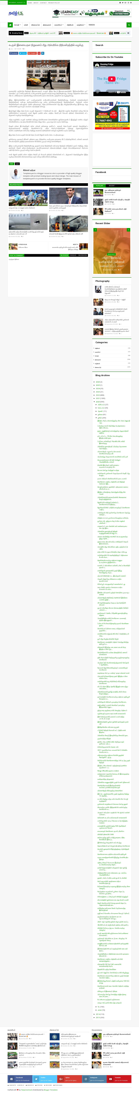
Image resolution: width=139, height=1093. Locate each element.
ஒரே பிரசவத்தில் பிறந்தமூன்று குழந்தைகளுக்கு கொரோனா (113, 658)
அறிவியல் (70, 25)
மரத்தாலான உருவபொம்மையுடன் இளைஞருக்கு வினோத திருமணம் (113, 775)
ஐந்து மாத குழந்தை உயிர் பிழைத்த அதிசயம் (112, 710)
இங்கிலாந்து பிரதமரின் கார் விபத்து (109, 842)
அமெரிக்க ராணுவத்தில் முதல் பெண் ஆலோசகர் (114, 782)
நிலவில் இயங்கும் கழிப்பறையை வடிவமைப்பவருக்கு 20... (108, 466)
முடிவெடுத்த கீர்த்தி (104, 738)
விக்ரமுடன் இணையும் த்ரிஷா (107, 991)
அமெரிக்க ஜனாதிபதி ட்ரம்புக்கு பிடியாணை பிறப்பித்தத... (112, 447)
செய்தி (16, 25)
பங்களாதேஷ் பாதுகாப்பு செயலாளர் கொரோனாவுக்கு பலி (109, 452)
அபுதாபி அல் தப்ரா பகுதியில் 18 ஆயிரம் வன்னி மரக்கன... (114, 813)
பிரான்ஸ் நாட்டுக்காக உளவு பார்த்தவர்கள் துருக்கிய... (111, 629)
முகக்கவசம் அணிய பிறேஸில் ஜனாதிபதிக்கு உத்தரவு (112, 614)
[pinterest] (131, 3)
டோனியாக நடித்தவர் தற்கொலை (109, 999)
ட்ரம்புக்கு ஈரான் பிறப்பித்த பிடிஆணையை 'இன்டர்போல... (111, 427)
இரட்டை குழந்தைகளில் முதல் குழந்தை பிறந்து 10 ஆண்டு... (113, 795)
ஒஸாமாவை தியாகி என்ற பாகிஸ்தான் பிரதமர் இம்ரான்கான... (113, 543)
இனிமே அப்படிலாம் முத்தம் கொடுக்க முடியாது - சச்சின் (114, 593)
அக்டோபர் (101, 404)
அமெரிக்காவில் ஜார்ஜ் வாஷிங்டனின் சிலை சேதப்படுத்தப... (112, 693)
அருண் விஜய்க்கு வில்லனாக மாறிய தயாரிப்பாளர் (110, 580)
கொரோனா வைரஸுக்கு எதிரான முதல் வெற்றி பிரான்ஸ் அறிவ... (113, 977)
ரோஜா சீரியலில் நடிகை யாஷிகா (108, 771)
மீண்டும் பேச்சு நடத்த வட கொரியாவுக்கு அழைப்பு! (111, 929)
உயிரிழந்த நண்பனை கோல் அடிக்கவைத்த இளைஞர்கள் (111, 909)
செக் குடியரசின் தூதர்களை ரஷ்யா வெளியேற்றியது (109, 882)
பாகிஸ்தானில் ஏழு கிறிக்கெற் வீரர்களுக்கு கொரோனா (112, 682)
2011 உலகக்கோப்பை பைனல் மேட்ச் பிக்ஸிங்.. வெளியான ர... (113, 751)
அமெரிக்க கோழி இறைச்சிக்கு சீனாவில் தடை (113, 735)
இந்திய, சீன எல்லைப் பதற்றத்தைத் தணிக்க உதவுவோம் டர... (112, 766)
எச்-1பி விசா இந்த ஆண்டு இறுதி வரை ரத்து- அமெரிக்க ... (113, 687)
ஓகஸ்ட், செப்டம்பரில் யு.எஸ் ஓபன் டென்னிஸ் (112, 878)
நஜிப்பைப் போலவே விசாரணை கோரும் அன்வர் (113, 913)
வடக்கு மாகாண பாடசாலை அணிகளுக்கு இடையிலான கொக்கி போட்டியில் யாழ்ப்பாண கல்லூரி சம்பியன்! (74, 1064)
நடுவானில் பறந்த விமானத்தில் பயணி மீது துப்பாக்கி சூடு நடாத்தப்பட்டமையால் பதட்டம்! (26, 233)
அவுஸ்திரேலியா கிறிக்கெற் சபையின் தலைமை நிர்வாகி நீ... (113, 955)
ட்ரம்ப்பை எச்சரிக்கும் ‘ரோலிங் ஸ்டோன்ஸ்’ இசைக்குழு (111, 442)
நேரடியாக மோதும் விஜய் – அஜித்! (115, 300)
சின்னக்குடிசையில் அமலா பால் (108, 747)
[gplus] (125, 3)
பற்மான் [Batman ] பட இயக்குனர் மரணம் (112, 576)
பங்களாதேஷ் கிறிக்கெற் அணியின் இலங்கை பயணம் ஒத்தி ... (112, 599)
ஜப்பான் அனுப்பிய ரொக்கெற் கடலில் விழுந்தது (113, 972)
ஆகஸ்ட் (100, 411)
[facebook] (120, 3)
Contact (43, 2)
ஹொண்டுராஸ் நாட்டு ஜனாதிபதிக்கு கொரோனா (114, 846)
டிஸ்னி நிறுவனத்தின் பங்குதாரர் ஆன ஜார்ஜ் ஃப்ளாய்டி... (112, 869)
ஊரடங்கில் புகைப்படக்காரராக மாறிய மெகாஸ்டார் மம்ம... (110, 588)
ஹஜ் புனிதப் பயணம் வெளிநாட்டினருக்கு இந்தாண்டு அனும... (111, 706)
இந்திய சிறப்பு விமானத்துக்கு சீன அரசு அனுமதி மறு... (114, 422)
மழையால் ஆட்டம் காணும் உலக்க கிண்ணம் (22, 208)
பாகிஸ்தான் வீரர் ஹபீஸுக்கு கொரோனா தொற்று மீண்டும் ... (114, 514)
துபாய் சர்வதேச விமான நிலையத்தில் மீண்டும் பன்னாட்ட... (113, 609)
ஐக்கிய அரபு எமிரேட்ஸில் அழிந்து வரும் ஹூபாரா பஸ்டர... (111, 743)
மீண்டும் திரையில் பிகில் (106, 834)
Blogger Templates (51, 1090)
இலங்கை (93, 33)
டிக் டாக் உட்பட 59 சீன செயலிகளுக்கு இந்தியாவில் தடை (110, 437)
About (36, 2)
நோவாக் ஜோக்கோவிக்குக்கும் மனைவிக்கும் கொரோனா (113, 669)
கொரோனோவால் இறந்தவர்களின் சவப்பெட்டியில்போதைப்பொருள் (109, 786)
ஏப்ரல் (100, 1010)
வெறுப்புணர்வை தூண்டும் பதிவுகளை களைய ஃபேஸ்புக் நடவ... (113, 488)
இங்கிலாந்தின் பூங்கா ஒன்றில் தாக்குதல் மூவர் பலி (113, 723)
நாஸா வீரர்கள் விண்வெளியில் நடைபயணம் (112, 478)
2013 (98, 1017)
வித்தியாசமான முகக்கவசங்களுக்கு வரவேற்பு (113, 518)
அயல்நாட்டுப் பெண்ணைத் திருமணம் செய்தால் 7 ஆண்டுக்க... (113, 664)
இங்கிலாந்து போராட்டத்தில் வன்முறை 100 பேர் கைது (113, 982)
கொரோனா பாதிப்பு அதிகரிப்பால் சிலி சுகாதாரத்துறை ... (110, 960)
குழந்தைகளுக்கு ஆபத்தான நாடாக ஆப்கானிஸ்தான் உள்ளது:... (109, 917)
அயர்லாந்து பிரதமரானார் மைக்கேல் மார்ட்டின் (113, 457)
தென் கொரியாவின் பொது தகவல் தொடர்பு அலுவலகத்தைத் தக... (112, 904)
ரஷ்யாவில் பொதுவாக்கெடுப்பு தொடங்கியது (112, 552)
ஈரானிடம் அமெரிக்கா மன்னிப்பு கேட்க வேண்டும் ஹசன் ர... (114, 566)
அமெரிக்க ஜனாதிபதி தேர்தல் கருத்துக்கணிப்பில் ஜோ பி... (107, 532)
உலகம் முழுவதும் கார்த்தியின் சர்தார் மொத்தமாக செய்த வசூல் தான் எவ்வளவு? (116, 311)
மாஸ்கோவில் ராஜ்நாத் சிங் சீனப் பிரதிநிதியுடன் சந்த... (113, 635)
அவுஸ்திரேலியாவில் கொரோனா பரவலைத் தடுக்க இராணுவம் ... (112, 619)
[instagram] (128, 3)
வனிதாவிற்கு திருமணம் (106, 779)
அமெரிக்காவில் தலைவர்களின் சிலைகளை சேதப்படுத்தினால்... (112, 498)
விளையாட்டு (35, 25)
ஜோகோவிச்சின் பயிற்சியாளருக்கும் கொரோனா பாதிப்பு (114, 508)
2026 (98, 382)
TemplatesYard (26, 1090)
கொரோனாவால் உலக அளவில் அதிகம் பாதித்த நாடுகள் (113, 987)
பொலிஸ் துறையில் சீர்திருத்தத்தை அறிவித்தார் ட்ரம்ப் (113, 850)
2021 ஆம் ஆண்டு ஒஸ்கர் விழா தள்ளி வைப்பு (113, 922)
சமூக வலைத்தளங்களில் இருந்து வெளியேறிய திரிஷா (113, 858)
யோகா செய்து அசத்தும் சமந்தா (108, 470)
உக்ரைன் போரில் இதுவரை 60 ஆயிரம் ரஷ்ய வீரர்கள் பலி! (66, 234)
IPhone (40, 1085)
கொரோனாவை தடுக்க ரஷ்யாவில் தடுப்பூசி (112, 854)
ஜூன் (100, 418)
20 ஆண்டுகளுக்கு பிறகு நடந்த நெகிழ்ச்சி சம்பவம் (112, 604)
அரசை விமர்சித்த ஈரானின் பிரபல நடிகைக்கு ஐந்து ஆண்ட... (113, 537)
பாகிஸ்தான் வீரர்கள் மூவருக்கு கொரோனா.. (112, 702)
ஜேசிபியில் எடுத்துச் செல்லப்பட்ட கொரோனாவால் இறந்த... (108, 503)
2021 (98, 398)
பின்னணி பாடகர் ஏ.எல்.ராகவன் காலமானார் (112, 818)
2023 (98, 392)
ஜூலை (100, 414)
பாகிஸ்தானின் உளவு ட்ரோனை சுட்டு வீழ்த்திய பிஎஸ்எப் (113, 822)
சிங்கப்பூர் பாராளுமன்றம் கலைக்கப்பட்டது (111, 584)
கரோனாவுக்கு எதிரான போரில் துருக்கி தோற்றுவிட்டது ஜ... (111, 756)
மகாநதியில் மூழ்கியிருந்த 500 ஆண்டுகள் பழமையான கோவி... (112, 827)
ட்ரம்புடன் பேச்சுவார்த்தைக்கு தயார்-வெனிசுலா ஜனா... (113, 624)
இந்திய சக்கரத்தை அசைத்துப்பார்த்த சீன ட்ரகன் (112, 493)
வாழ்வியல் (80, 25)
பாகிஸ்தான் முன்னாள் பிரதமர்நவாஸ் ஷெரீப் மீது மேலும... (114, 474)
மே (99, 1007)
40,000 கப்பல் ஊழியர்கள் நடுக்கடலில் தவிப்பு (113, 925)
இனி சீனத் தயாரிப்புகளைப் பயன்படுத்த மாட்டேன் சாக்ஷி (111, 718)
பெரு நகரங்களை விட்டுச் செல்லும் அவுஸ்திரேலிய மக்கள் (109, 461)
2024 (98, 388)
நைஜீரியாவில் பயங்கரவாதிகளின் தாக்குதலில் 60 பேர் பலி (113, 944)
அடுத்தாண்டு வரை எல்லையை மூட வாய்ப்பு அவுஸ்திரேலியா (112, 874)
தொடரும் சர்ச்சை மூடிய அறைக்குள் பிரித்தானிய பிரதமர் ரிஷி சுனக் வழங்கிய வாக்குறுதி (68, 207)
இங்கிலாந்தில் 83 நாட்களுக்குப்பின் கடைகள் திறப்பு (113, 950)
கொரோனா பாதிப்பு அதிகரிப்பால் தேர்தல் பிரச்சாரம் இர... (111, 483)
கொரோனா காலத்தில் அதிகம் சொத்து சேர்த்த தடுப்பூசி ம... (113, 643)
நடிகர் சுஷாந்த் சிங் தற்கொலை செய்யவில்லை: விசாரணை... (113, 934)
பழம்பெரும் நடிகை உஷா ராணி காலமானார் (112, 713)
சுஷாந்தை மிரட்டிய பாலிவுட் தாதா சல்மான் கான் (113, 673)
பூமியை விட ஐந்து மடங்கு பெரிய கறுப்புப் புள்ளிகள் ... (111, 522)
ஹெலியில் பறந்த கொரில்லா (107, 969)
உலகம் (17, 164)
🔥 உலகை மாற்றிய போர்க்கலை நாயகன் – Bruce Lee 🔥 (64, 33)
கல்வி (26, 25)
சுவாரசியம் (58, 25)
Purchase (58, 1085)
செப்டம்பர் (101, 408)
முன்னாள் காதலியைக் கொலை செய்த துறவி (113, 804)
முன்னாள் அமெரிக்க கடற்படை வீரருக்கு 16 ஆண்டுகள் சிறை (112, 939)
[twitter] (123, 3)
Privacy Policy (54, 2)
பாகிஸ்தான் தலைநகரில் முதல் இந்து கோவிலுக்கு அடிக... (110, 571)
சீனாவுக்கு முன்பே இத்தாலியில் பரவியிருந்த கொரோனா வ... (112, 808)
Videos (92, 25)
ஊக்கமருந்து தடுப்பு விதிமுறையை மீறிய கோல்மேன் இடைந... (111, 838)
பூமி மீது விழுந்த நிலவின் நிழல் (108, 639)
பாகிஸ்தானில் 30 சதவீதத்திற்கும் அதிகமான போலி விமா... (113, 556)
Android (30, 1085)
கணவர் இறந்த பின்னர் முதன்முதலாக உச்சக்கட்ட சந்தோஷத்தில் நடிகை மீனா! (112, 261)
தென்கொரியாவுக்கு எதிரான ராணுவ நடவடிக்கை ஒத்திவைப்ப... (110, 561)
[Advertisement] (111, 149)
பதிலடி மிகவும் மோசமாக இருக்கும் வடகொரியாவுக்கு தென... (109, 863)
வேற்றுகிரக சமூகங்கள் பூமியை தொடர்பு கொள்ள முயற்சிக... (111, 892)
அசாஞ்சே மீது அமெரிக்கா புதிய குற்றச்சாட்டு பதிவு (113, 548)
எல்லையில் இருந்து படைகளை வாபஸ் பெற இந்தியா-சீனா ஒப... (112, 648)
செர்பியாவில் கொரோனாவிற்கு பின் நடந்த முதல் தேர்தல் (114, 761)
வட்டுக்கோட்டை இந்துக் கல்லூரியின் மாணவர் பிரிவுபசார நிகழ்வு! (117, 33)
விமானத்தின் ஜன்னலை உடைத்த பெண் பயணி (113, 900)
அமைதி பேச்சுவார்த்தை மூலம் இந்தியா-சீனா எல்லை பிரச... (113, 677)
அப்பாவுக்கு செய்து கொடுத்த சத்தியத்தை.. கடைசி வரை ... (112, 995)
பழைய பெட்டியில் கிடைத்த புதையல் (110, 1003)
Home (30, 2)
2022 (98, 395)
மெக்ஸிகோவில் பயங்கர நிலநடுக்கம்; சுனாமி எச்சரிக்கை (112, 653)
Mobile (21, 1085)
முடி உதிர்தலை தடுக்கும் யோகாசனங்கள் (117, 1034)
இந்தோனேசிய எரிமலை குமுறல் (108, 727)
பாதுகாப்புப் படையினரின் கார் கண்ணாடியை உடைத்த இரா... (112, 527)
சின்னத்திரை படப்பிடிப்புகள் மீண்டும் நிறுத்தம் (113, 897)
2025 (98, 385)
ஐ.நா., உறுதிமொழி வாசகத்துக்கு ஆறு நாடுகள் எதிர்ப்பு (113, 432)
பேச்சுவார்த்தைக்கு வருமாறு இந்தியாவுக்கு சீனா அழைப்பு (114, 887)
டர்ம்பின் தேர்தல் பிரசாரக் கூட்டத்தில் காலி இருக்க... (112, 731)
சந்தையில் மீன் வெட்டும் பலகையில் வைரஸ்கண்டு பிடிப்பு (109, 965)
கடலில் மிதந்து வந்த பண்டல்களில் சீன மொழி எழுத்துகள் (113, 800)
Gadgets (12, 1085)
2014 (98, 1014)
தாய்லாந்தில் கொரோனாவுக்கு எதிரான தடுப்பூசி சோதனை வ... (114, 698)
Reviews (48, 1085)
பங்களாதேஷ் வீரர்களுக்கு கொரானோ (110, 790)
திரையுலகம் (47, 25)
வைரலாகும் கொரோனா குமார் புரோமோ (111, 831)
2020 (98, 402)
